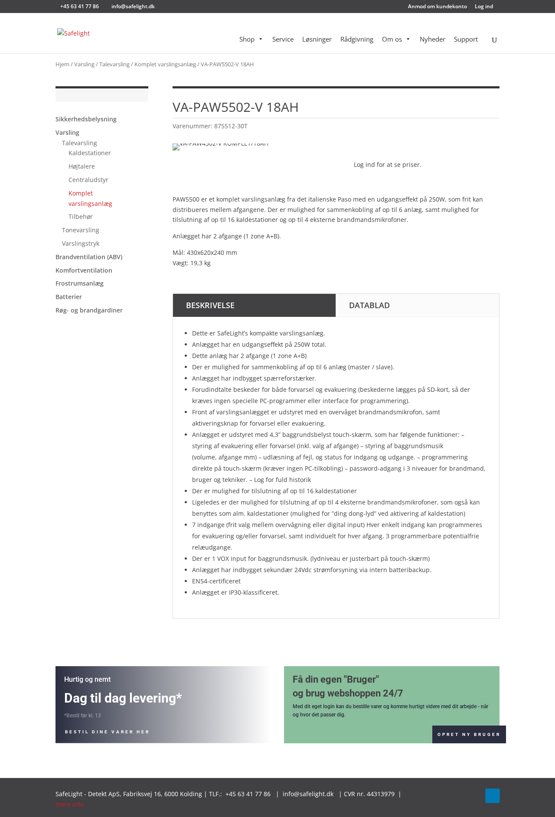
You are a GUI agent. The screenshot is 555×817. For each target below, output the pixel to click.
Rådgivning (356, 39)
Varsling (84, 64)
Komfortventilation (84, 270)
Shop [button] (247, 39)
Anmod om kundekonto (437, 7)
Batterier (69, 297)
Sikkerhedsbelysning (86, 119)
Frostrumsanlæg (80, 283)
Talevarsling (114, 64)
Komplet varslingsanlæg (165, 64)
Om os (392, 39)
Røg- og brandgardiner (89, 310)
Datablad (369, 305)
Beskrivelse (210, 305)
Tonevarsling (80, 230)
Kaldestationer (90, 153)
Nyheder (432, 39)
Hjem (62, 64)
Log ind (484, 7)
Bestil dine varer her (107, 731)
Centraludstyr (88, 180)
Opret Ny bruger (469, 734)
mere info (70, 804)
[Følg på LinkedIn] (492, 796)
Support (466, 39)
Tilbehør (81, 216)
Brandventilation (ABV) (89, 257)
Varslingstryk (80, 243)
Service (283, 39)
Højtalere (82, 166)
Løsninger (317, 39)
